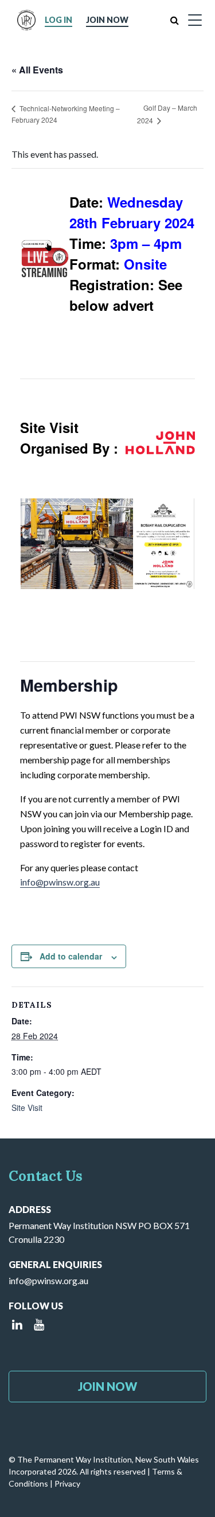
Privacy (67, 1483)
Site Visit (26, 1107)
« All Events (37, 69)
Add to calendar (71, 956)
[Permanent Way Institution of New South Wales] (26, 20)
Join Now (107, 20)
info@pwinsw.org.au (60, 881)
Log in (58, 20)
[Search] (174, 20)
